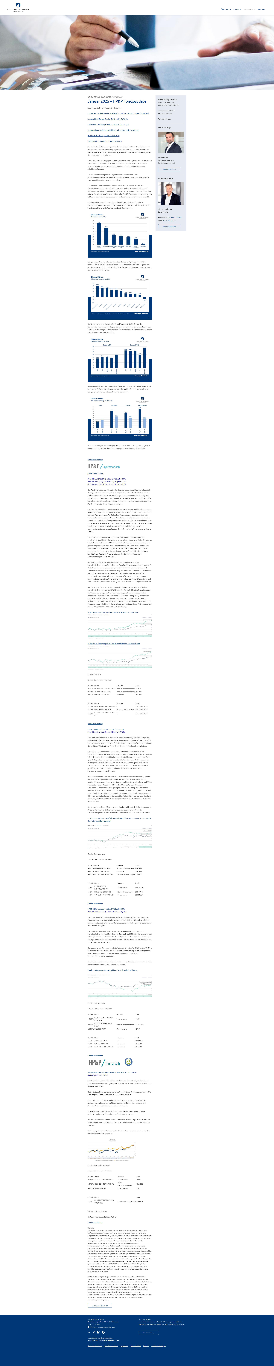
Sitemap (146, 1346)
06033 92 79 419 (174, 217)
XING (93, 1332)
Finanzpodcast (103, 1332)
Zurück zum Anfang (95, 459)
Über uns (225, 9)
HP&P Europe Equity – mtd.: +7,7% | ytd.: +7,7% (106, 729)
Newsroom (248, 9)
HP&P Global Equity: (95, 473)
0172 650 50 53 (169, 220)
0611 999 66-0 (165, 119)
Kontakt (261, 9)
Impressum (124, 1346)
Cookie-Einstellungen (158, 1346)
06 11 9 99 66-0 (94, 1324)
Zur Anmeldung (148, 1333)
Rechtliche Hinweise (111, 1346)
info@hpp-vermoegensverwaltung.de (102, 1327)
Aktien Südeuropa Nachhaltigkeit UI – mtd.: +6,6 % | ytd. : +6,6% (112, 1072)
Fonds (236, 9)
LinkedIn (88, 1332)
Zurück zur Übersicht (100, 1305)
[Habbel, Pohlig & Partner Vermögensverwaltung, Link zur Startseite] (18, 8)
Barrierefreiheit (136, 1346)
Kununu (98, 1332)
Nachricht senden (169, 169)
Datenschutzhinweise (95, 1346)
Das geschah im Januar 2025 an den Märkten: (105, 141)
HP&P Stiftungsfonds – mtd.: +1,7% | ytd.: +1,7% (106, 909)
